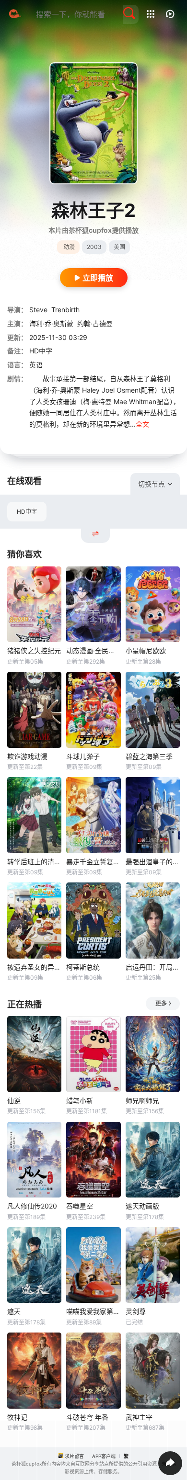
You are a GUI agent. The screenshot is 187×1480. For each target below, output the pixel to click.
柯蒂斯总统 (83, 967)
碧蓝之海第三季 (149, 756)
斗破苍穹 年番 (87, 1417)
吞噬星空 (79, 1206)
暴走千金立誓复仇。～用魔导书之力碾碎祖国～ (93, 862)
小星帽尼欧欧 (146, 650)
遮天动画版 (142, 1206)
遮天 (14, 1311)
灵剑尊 (136, 1311)
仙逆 (14, 1100)
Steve (38, 309)
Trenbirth (65, 309)
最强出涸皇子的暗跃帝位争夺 (153, 862)
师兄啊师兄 (142, 1100)
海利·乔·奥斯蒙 (51, 323)
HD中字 (27, 511)
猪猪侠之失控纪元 (34, 650)
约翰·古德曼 (95, 323)
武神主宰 (139, 1417)
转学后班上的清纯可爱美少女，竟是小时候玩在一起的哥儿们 (34, 862)
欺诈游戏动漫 (27, 756)
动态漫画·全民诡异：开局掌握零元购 (93, 650)
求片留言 (74, 1456)
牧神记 (17, 1417)
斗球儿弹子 (83, 756)
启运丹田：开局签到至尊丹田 (153, 967)
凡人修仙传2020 (32, 1206)
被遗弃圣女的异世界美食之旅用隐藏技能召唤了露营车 (34, 967)
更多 (161, 1003)
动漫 (69, 246)
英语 (36, 365)
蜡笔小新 (79, 1100)
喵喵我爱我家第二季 (93, 1311)
